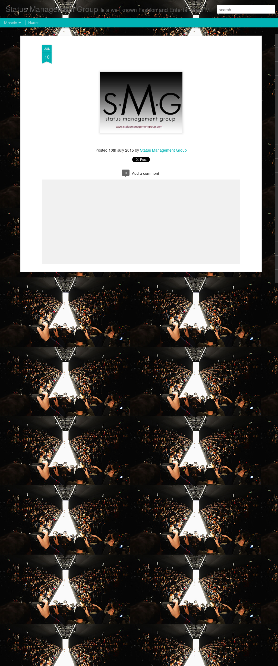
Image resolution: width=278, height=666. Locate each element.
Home (33, 22)
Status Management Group (163, 150)
